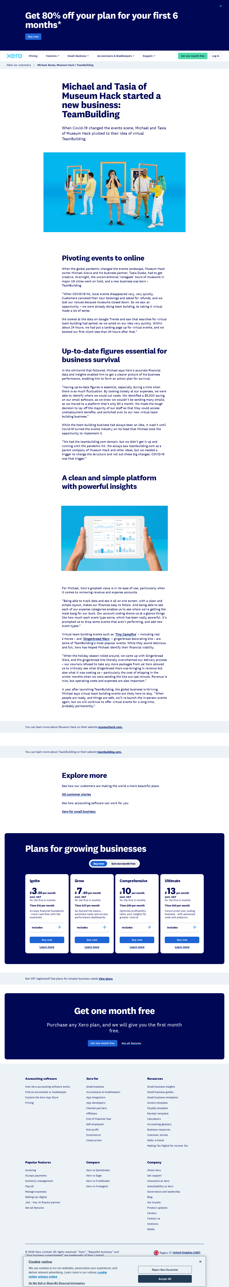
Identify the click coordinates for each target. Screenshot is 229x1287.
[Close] (200, 1262)
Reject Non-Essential (165, 1269)
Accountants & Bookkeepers (114, 56)
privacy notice (47, 1276)
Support (148, 56)
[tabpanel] (115, 913)
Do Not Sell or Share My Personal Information (57, 1283)
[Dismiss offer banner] (220, 6)
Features (51, 56)
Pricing (33, 56)
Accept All (165, 1279)
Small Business (77, 56)
